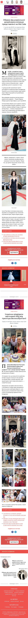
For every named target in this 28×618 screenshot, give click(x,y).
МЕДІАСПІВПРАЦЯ (15, 601)
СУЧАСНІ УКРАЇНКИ (19, 590)
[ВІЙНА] (12, 3)
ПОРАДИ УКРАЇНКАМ (19, 592)
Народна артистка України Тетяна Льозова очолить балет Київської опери (11, 285)
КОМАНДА (6, 601)
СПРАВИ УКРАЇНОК (14, 17)
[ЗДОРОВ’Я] (21, 3)
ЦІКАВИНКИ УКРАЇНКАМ (10, 594)
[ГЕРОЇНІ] (16, 3)
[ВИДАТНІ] (7, 3)
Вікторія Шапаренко (15, 33)
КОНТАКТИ (20, 594)
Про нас (22, 601)
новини (11, 283)
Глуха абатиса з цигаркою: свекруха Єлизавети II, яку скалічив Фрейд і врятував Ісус (14, 515)
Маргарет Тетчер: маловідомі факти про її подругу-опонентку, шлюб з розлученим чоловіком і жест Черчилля (14, 520)
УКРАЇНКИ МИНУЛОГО (9, 590)
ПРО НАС (14, 595)
